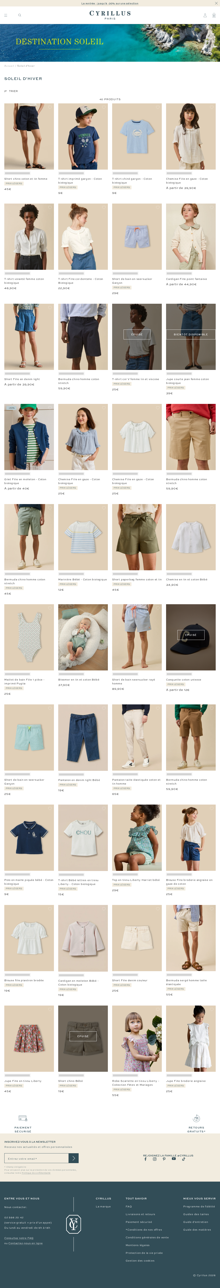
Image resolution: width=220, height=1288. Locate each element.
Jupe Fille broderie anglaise (186, 1081)
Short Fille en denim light (22, 379)
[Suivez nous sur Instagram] (154, 1159)
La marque (103, 1206)
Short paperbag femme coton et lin (137, 579)
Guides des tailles (196, 1214)
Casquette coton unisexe (183, 679)
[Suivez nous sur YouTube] (174, 1158)
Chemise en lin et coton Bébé (186, 579)
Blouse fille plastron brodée (24, 980)
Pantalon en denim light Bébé (79, 780)
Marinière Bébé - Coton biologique (82, 579)
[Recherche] (19, 15)
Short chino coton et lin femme (25, 179)
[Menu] (5, 15)
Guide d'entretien (195, 1222)
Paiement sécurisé (139, 1222)
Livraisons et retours (140, 1214)
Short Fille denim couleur (130, 980)
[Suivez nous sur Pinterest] (164, 1159)
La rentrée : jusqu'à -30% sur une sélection (109, 3)
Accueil (9, 65)
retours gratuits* (196, 1129)
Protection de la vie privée (144, 1253)
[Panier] (214, 15)
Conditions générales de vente (147, 1237)
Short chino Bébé (70, 1081)
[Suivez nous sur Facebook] (146, 1159)
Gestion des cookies (140, 1260)
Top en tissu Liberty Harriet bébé (136, 880)
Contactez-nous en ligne (25, 1243)
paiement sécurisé (23, 1129)
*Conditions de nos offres (144, 1229)
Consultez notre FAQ (19, 1238)
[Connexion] (205, 15)
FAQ (129, 1206)
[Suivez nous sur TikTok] (183, 1159)
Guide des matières (197, 1229)
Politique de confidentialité (36, 1173)
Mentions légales (138, 1245)
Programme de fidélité (199, 1206)
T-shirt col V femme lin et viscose (135, 379)
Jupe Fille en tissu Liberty (23, 1081)
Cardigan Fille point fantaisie (186, 279)
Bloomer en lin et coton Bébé (78, 679)
